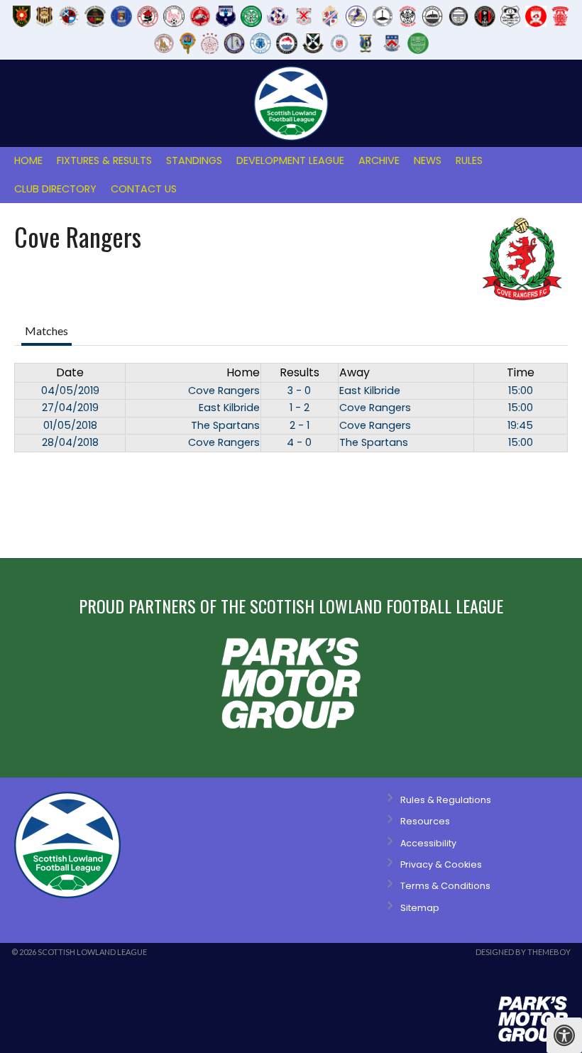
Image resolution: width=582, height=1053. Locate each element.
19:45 (520, 425)
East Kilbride (369, 390)
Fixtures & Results (104, 160)
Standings (194, 160)
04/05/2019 (70, 390)
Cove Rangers (224, 390)
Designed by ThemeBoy (523, 951)
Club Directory (55, 189)
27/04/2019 (70, 407)
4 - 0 (299, 442)
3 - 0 (299, 390)
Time (520, 372)
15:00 (520, 390)
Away (354, 372)
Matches (46, 330)
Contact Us (144, 189)
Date (70, 372)
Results (299, 372)
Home (28, 160)
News (427, 160)
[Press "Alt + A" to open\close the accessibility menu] (564, 1035)
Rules (469, 160)
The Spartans (225, 425)
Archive (379, 160)
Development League (290, 160)
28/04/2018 (70, 442)
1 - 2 (299, 407)
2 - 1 (299, 425)
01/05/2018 (70, 425)
